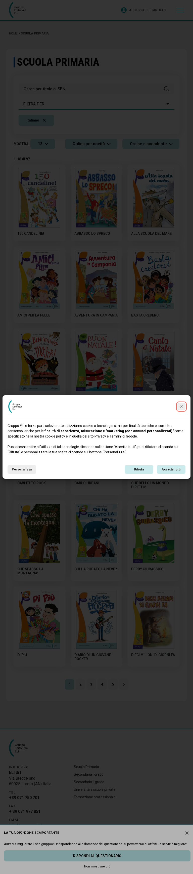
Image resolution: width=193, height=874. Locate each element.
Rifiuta (139, 469)
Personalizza (22, 469)
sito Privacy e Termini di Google (112, 436)
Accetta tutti (171, 469)
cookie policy (55, 436)
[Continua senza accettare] (181, 406)
